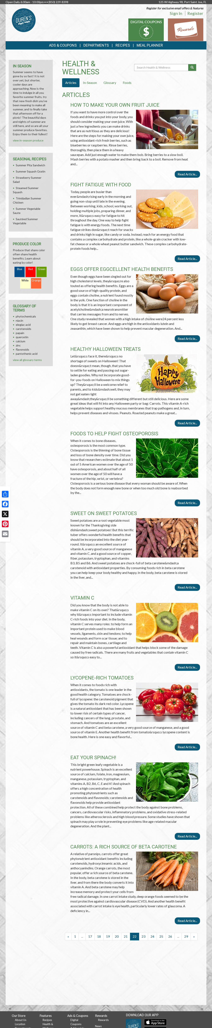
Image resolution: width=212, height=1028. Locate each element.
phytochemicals (26, 316)
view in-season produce (28, 140)
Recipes (123, 45)
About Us (20, 1020)
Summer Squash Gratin (30, 171)
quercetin (22, 337)
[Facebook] (5, 504)
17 (90, 936)
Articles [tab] (70, 82)
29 (186, 936)
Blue (19, 269)
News (98, 1026)
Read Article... (187, 174)
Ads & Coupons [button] (63, 45)
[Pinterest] (5, 524)
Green (41, 269)
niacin (19, 320)
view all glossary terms (27, 360)
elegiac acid (23, 324)
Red (30, 269)
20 (117, 936)
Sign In (176, 13)
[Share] (5, 494)
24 (152, 936)
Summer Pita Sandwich (30, 165)
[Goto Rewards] (185, 29)
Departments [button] (96, 45)
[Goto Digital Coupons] (146, 29)
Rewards (103, 1020)
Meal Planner (150, 45)
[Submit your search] (192, 67)
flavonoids (22, 349)
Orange (36, 280)
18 (99, 936)
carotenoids (23, 329)
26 (170, 936)
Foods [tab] (127, 82)
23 (143, 936)
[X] (5, 514)
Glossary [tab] (110, 82)
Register (195, 13)
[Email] (5, 534)
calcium (20, 341)
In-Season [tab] (90, 82)
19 (108, 936)
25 (161, 936)
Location (20, 1024)
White (25, 280)
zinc (18, 345)
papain (20, 333)
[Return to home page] (24, 20)
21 (126, 936)
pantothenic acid (26, 353)
